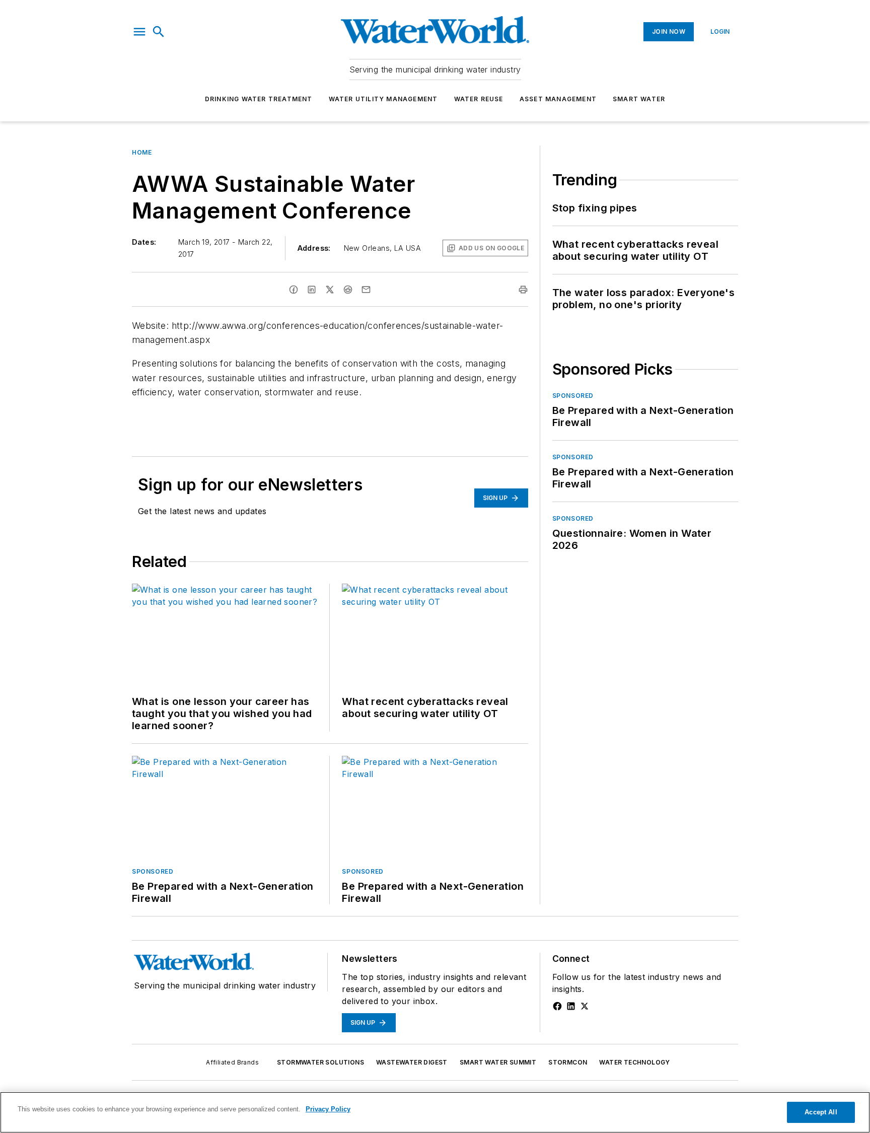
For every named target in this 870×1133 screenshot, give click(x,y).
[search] (158, 31)
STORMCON (567, 1062)
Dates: (144, 242)
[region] (435, 1112)
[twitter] (330, 290)
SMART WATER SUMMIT (498, 1062)
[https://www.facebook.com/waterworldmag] (557, 1006)
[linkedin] (312, 290)
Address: (314, 248)
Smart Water (639, 99)
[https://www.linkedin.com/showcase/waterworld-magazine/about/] (571, 1006)
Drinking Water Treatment (259, 99)
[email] (366, 290)
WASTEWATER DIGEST (412, 1062)
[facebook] (293, 290)
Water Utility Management (383, 99)
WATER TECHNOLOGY (634, 1062)
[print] (523, 290)
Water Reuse (478, 99)
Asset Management (558, 99)
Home (142, 152)
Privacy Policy (328, 1109)
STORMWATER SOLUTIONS (320, 1062)
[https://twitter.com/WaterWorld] (584, 1006)
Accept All (821, 1112)
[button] (139, 31)
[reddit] (348, 290)
